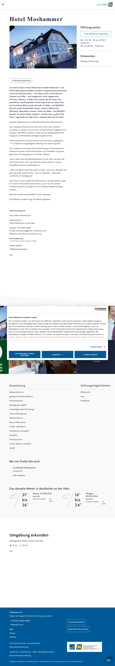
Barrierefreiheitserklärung (20, 655)
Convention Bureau (18, 643)
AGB (34, 652)
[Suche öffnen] (12, 4)
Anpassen (56, 354)
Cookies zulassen (90, 354)
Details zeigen (96, 347)
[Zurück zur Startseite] (105, 4)
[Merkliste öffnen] (9, 4)
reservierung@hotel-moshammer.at (31, 231)
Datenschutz (25, 652)
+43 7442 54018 (24, 228)
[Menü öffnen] (2, 4)
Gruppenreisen (33, 643)
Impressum (14, 652)
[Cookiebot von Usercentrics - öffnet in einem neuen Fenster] (96, 309)
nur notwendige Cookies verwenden (24, 354)
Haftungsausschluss (46, 652)
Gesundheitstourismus (19, 647)
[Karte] (7, 4)
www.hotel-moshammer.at (30, 234)
